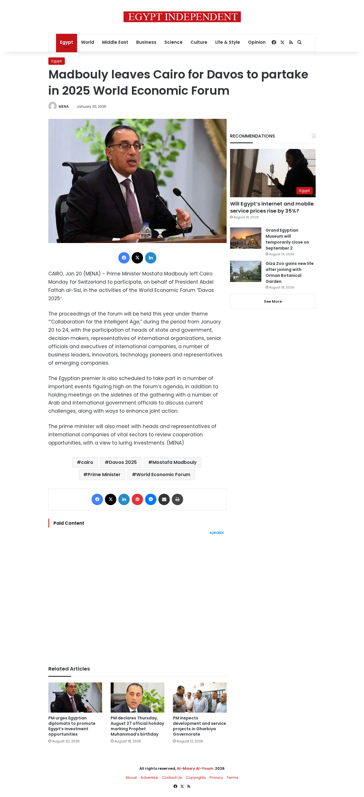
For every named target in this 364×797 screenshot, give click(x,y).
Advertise (149, 777)
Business (146, 42)
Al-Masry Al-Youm (195, 768)
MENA (64, 106)
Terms (232, 777)
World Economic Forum (163, 474)
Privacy (216, 777)
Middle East (115, 42)
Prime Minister (104, 474)
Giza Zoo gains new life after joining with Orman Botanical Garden (290, 272)
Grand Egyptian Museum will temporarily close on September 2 (287, 239)
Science (173, 42)
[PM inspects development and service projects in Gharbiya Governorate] (200, 697)
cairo (87, 462)
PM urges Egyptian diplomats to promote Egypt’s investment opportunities (72, 726)
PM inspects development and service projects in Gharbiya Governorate (199, 726)
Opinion (257, 42)
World (87, 42)
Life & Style (227, 42)
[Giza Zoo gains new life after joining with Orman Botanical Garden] (245, 271)
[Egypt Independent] (182, 16)
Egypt (66, 42)
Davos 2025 (123, 462)
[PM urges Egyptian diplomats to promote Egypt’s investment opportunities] (75, 697)
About (131, 777)
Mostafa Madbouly (174, 462)
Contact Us (172, 777)
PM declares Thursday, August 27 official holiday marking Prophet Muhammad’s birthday (137, 726)
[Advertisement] (137, 597)
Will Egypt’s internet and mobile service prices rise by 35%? (272, 207)
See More (273, 301)
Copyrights (196, 777)
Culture (199, 42)
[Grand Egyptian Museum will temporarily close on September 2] (245, 238)
